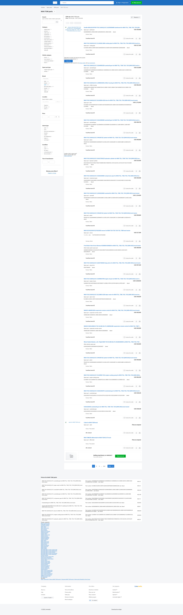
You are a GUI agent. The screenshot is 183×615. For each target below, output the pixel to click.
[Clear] (61, 20)
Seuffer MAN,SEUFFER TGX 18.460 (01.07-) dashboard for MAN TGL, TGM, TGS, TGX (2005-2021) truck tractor (62, 506)
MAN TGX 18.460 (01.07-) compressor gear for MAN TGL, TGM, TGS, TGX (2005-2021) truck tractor (62, 499)
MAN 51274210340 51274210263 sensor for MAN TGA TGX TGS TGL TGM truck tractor (107, 230)
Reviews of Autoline (69, 597)
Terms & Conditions (69, 589)
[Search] (61, 3)
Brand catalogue (68, 599)
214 (104, 466)
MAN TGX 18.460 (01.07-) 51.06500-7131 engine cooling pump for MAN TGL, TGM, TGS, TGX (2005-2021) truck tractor (115, 375)
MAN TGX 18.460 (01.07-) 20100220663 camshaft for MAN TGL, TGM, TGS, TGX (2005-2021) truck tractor (111, 193)
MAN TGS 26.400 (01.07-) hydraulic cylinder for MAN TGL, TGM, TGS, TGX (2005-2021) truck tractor (62, 519)
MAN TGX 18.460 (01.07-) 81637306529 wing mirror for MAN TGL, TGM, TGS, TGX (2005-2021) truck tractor (112, 263)
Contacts (43, 594)
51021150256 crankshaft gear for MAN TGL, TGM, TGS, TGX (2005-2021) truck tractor (106, 406)
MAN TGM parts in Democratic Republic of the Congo (78, 579)
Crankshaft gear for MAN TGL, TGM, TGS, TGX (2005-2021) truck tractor (58, 502)
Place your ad (120, 456)
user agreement (91, 62)
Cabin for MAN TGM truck (91, 422)
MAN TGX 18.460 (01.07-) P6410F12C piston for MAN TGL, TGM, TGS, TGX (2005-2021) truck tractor (110, 137)
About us (43, 589)
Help (42, 592)
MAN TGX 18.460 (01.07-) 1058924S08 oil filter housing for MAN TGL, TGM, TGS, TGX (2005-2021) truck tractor (113, 83)
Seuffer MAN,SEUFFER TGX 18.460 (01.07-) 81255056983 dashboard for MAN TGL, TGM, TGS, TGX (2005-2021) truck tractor (117, 27)
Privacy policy (68, 592)
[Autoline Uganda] (46, 2)
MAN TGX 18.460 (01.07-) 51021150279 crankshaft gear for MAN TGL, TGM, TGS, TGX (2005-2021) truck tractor (113, 391)
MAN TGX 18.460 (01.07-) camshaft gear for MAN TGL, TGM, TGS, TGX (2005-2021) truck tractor (61, 481)
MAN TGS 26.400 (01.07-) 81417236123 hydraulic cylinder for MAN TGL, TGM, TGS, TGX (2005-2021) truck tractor (114, 158)
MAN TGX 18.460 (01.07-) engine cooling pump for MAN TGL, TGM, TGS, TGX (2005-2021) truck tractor (61, 515)
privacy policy (82, 62)
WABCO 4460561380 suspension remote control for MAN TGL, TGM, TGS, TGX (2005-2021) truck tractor (112, 310)
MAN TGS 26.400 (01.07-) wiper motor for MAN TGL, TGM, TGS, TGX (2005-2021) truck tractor (62, 486)
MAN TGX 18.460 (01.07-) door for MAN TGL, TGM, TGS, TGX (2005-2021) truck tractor (62, 510)
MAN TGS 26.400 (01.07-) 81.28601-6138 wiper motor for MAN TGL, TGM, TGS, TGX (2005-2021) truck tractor (113, 294)
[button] (136, 38)
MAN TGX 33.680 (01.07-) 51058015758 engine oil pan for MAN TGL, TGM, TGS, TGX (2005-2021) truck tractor (113, 278)
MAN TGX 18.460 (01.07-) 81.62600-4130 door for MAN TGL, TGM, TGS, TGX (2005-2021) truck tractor (111, 100)
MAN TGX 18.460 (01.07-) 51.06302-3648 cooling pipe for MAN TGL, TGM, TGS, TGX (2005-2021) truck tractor (113, 43)
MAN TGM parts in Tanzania (59, 579)
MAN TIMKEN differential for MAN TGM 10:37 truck (97, 437)
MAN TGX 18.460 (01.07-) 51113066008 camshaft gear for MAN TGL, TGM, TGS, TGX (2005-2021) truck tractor (113, 120)
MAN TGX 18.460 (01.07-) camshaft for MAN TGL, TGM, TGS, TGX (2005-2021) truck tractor (61, 490)
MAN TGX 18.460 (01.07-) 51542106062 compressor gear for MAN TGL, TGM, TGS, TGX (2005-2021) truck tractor (114, 175)
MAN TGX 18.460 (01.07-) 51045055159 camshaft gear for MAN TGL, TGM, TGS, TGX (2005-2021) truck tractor (113, 65)
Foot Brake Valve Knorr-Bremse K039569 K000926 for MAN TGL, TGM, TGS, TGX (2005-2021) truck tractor (112, 245)
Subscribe (68, 61)
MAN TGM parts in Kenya (47, 579)
